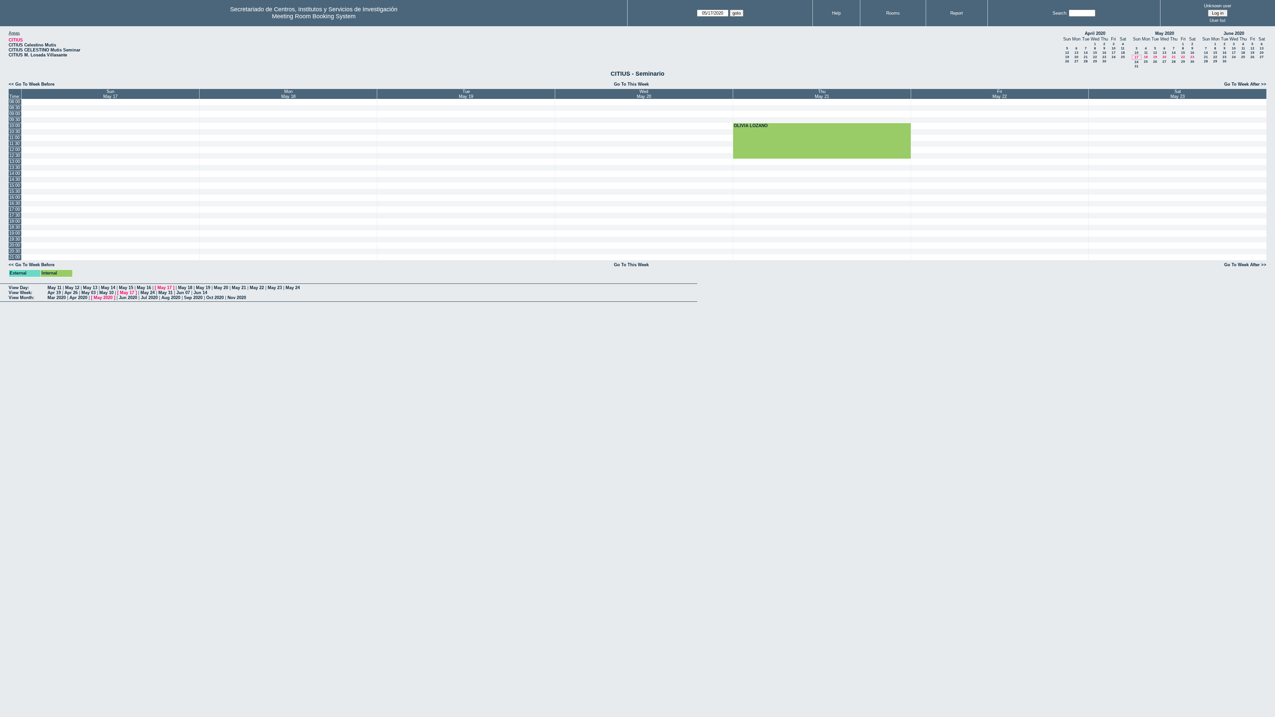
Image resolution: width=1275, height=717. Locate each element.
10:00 (14, 125)
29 (1095, 61)
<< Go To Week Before (31, 84)
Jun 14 (200, 292)
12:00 (14, 149)
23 (1104, 57)
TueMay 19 (466, 94)
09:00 (14, 113)
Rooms (893, 13)
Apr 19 (54, 292)
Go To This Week (631, 84)
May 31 (165, 292)
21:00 (14, 257)
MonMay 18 (288, 94)
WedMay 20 (644, 94)
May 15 (126, 287)
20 (1076, 57)
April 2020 (1095, 33)
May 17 (164, 287)
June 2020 (1234, 33)
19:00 (14, 233)
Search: (1060, 13)
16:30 (14, 203)
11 (1123, 48)
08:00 (14, 101)
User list (1218, 20)
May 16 (144, 287)
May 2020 (1164, 33)
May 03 (88, 292)
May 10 (106, 292)
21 (1086, 57)
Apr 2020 (78, 297)
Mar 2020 (56, 297)
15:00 (14, 185)
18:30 (14, 227)
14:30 (14, 179)
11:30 (14, 143)
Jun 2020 (128, 297)
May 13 (90, 287)
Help (836, 13)
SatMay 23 (1177, 94)
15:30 (14, 191)
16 (1104, 52)
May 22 (257, 287)
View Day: (19, 287)
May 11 (54, 287)
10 (1114, 48)
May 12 (72, 287)
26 (1067, 61)
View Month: (21, 297)
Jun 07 (183, 292)
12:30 (14, 155)
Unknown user (1217, 5)
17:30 (14, 215)
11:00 (14, 137)
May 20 (221, 287)
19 (1067, 57)
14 (1086, 52)
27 (1076, 61)
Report (956, 13)
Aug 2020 (170, 297)
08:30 (14, 107)
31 (1137, 66)
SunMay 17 (110, 94)
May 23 (275, 287)
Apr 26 (71, 292)
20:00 (14, 245)
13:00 (14, 161)
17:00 (14, 209)
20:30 (14, 251)
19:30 (14, 239)
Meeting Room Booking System (314, 16)
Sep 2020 (193, 297)
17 (1114, 52)
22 (1095, 57)
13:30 (14, 167)
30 (1104, 61)
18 (1123, 52)
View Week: (20, 292)
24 (1114, 57)
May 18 (185, 287)
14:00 (14, 173)
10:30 (14, 131)
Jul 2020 (149, 297)
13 (1076, 52)
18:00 (14, 221)
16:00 (14, 197)
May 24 (293, 287)
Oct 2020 (215, 297)
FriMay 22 (999, 94)
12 (1067, 52)
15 (1095, 52)
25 (1123, 57)
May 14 (108, 287)
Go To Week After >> (1245, 84)
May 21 (239, 287)
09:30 (14, 119)
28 (1086, 61)
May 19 (203, 287)
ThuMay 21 (822, 94)
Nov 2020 (236, 297)
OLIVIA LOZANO (751, 125)
